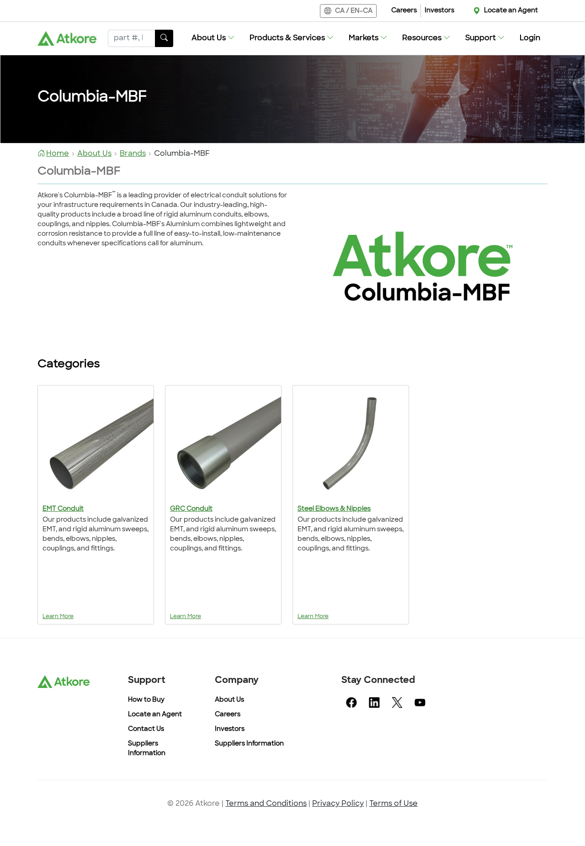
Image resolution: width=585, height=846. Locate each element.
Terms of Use (393, 804)
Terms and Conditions (266, 804)
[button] (213, 38)
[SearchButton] (164, 38)
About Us (229, 700)
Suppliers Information (249, 743)
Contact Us (146, 729)
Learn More (58, 616)
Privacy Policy (338, 804)
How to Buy (146, 700)
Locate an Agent (511, 10)
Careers (404, 10)
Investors (439, 10)
